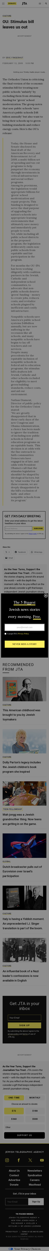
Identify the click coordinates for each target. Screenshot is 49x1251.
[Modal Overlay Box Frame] (24, 625)
